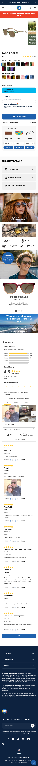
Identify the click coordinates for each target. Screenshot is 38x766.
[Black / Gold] (13, 77)
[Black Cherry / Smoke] (4, 69)
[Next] (35, 2)
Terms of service (22, 760)
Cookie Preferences (22, 762)
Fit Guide (33, 122)
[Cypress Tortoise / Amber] (18, 77)
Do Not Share (14, 762)
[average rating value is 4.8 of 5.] (27, 56)
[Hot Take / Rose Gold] (9, 77)
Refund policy (8, 760)
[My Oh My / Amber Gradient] (27, 64)
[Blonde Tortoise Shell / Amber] (13, 64)
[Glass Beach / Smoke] (9, 69)
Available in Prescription (11, 122)
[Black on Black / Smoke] (23, 64)
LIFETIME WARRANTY (19, 328)
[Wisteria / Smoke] (13, 69)
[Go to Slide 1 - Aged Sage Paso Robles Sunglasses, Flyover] (12, 48)
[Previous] (3, 2)
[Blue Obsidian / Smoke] (27, 77)
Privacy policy (15, 760)
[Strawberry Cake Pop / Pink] (23, 77)
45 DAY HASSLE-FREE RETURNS (19, 331)
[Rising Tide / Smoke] (18, 64)
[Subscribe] (32, 726)
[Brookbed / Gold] (4, 77)
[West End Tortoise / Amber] (9, 64)
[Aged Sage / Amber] (4, 64)
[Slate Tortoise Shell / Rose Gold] (32, 64)
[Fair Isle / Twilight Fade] (32, 77)
